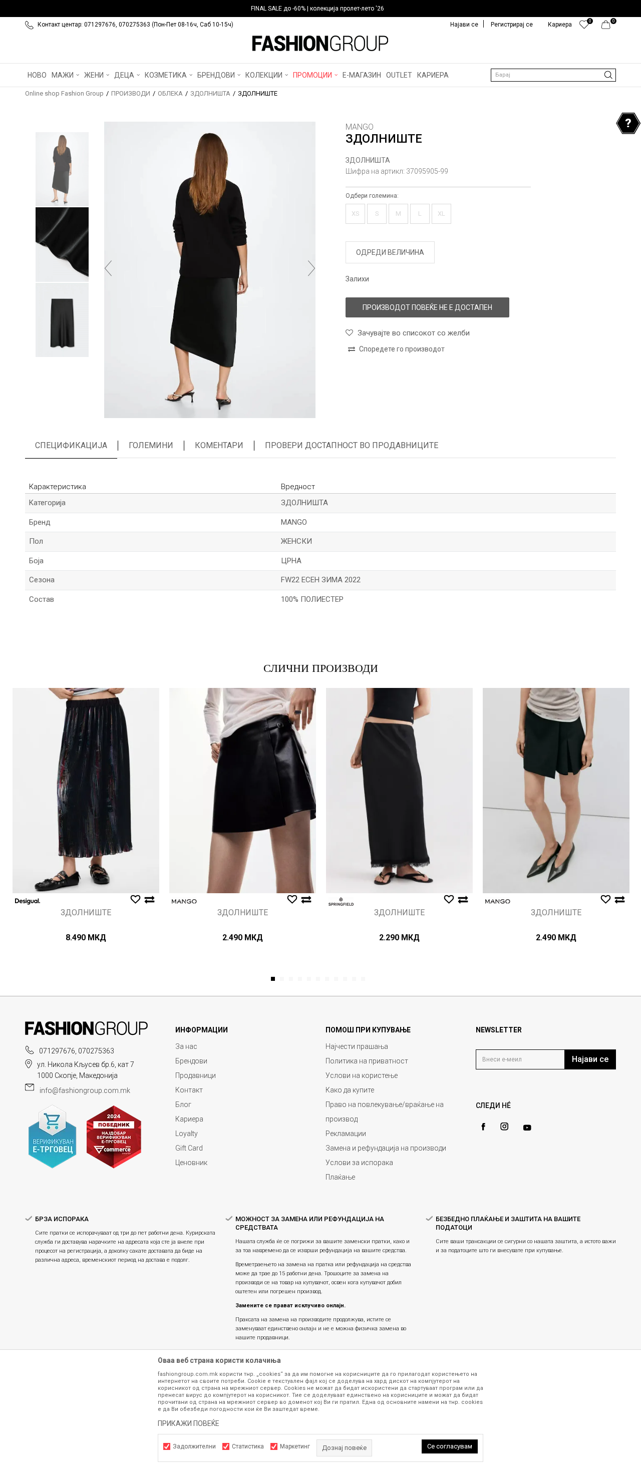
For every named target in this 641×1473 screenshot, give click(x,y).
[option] (320, 8)
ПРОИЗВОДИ (130, 93)
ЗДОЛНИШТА (210, 93)
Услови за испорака (359, 1163)
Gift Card (189, 1148)
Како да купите (350, 1090)
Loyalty (186, 1134)
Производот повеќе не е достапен (427, 307)
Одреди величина (390, 252)
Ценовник (191, 1163)
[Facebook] (483, 1127)
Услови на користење (362, 1075)
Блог (183, 1104)
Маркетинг (295, 1446)
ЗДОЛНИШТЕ (86, 912)
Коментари (219, 445)
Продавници (195, 1075)
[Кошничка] (608, 27)
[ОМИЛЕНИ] (584, 27)
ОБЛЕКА (170, 93)
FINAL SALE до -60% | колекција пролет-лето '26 (317, 8)
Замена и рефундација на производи (386, 1148)
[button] (553, 75)
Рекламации (346, 1134)
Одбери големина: (372, 195)
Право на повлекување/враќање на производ (385, 1111)
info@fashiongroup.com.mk (85, 1090)
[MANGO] (184, 901)
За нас (186, 1046)
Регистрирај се (512, 24)
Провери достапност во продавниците (351, 445)
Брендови (191, 1061)
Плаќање (340, 1177)
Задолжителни (194, 1446)
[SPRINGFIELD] (341, 901)
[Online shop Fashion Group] (320, 44)
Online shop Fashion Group (64, 93)
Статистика (248, 1446)
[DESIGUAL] (27, 901)
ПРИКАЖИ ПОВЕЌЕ (188, 1423)
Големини (151, 445)
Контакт (189, 1090)
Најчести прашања (357, 1046)
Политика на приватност (367, 1061)
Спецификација (71, 445)
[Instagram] (504, 1127)
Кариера (189, 1119)
